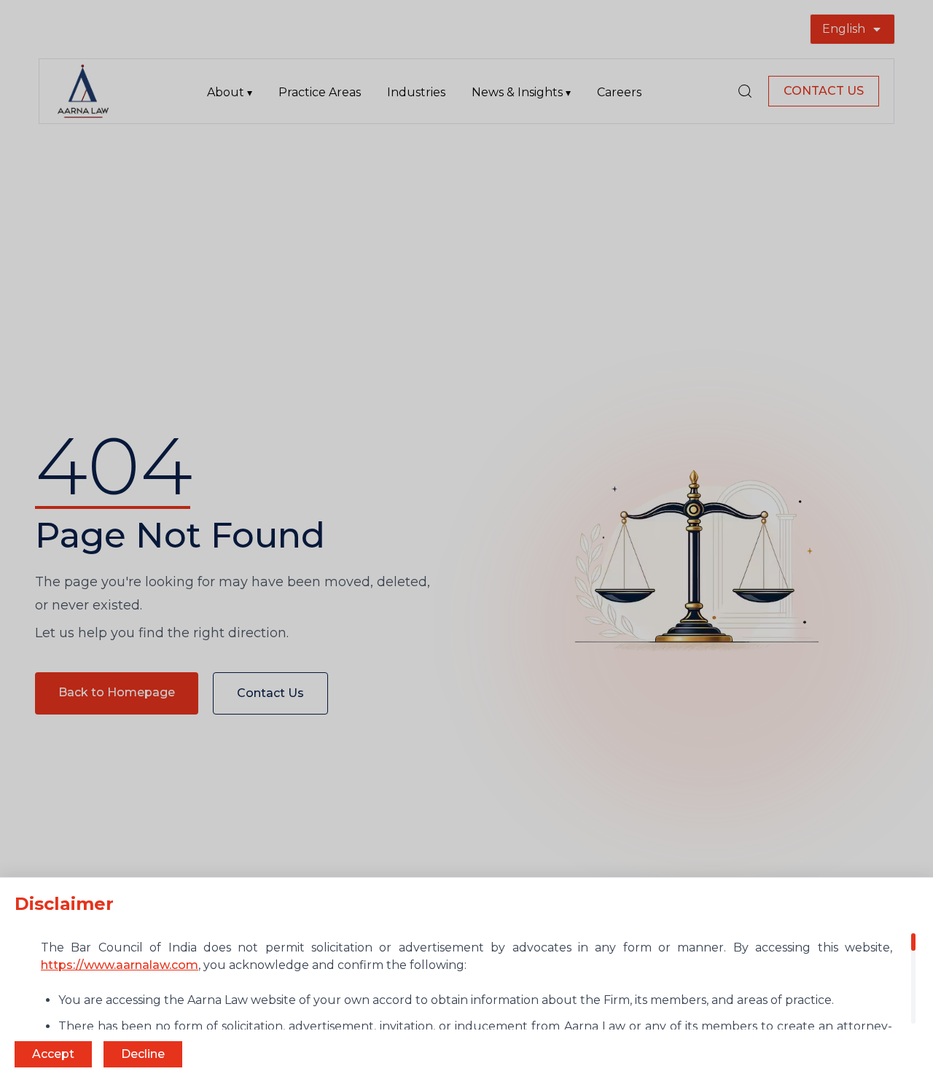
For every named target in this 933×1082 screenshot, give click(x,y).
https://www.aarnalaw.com (119, 965)
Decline (143, 1054)
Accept (53, 1054)
